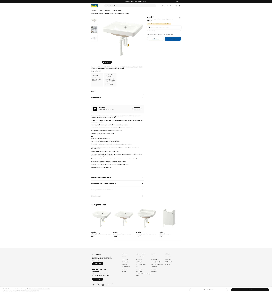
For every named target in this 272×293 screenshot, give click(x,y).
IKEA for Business (126, 266)
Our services (139, 259)
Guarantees (139, 271)
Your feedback (154, 271)
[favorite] (179, 18)
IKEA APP (124, 257)
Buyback (124, 271)
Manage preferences (208, 289)
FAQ (137, 266)
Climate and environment (157, 264)
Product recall (168, 261)
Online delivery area (140, 264)
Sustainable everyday (156, 261)
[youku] (102, 284)
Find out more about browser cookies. (39, 289)
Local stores (125, 259)
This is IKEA (153, 257)
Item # (92, 71)
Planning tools (125, 261)
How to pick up (151, 30)
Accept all (250, 289)
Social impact (154, 266)
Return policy (139, 269)
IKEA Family (124, 264)
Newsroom (168, 257)
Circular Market (125, 269)
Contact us (139, 261)
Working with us (154, 259)
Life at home (154, 269)
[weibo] (98, 284)
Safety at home (140, 257)
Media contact (168, 259)
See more (96, 260)
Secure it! (167, 264)
